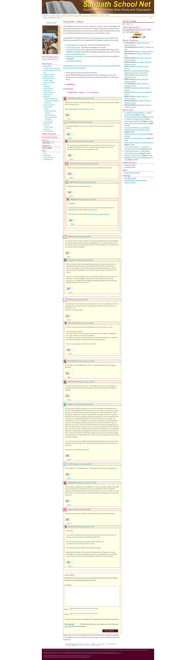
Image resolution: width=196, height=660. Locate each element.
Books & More (93, 15)
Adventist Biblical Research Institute (135, 180)
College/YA (46, 86)
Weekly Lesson (51, 22)
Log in (45, 153)
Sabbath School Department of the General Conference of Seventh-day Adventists (84, 650)
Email (66, 614)
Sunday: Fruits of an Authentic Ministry (136, 123)
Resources (72, 15)
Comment (68, 585)
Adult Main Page (48, 76)
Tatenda (70, 509)
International (47, 94)
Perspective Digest (130, 182)
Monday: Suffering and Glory (144, 51)
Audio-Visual (47, 90)
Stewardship (49, 121)
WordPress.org (47, 159)
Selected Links (47, 123)
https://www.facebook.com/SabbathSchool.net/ (79, 109)
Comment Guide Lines (82, 578)
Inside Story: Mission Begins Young (135, 138)
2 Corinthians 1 (145, 127)
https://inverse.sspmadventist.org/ (98, 214)
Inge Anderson (73, 141)
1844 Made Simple (130, 178)
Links (102, 15)
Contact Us (46, 129)
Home (45, 17)
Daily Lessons (47, 66)
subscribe (67, 626)
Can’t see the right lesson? (50, 59)
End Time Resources (51, 98)
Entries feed (47, 155)
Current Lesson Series (73, 47)
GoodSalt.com (89, 655)
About (64, 15)
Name (67, 609)
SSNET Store (82, 15)
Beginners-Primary (49, 78)
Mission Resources (49, 92)
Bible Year (48, 102)
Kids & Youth (55, 15)
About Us (46, 125)
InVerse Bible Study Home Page (76, 45)
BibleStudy (46, 96)
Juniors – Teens (48, 80)
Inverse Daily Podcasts (73, 49)
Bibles (47, 109)
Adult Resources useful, (101, 38)
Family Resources (50, 115)
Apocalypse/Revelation (52, 100)
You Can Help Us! (48, 131)
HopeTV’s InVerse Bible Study (76, 54)
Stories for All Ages (49, 82)
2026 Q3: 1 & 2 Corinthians (51, 68)
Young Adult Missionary (74, 61)
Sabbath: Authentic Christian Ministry (136, 134)
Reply (69, 119)
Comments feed (48, 157)
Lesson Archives (48, 88)
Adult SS (45, 15)
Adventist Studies (129, 165)
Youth (45, 84)
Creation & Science (49, 104)
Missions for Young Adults (74, 56)
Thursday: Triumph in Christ (133, 155)
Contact (107, 15)
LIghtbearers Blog (129, 167)
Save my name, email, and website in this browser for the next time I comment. (92, 619)
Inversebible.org (112, 468)
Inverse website (74, 145)
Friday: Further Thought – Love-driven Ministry (139, 142)
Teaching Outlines (49, 74)
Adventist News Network (132, 173)
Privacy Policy (49, 127)
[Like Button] (67, 114)
